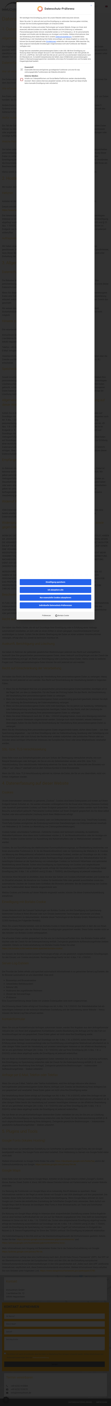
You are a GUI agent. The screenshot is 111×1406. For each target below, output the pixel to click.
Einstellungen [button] (51, 41)
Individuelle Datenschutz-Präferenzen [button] (55, 605)
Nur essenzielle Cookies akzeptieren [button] (55, 597)
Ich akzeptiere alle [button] (55, 590)
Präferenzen (46, 615)
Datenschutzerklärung (64, 37)
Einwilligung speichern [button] (55, 582)
